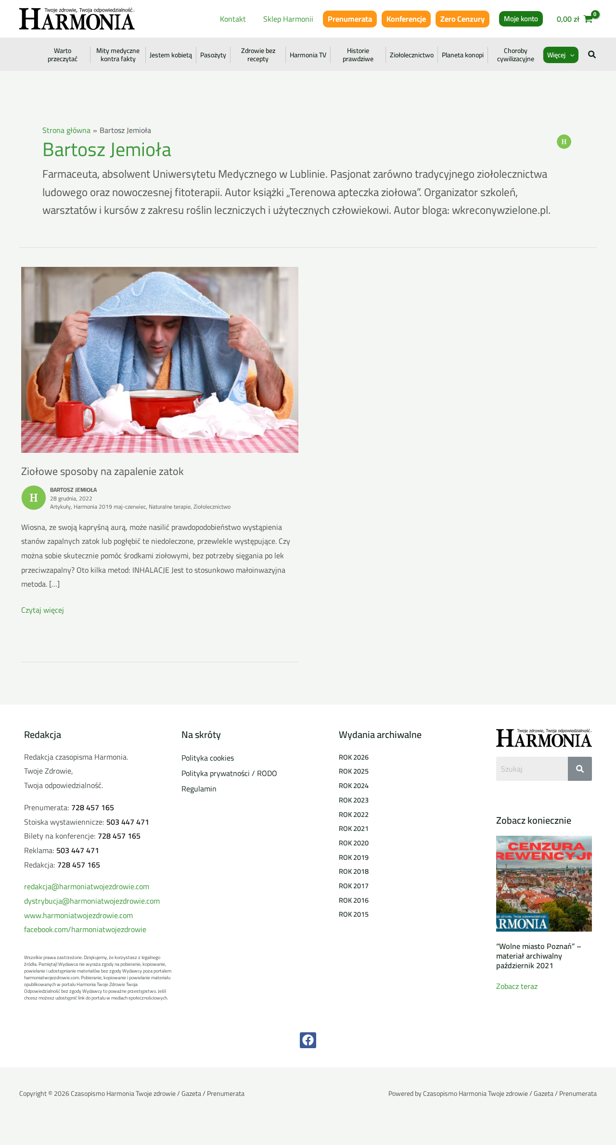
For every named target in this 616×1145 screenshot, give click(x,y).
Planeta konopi (463, 55)
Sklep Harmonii (288, 19)
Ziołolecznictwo (412, 55)
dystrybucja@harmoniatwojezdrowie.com (92, 901)
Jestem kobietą (171, 55)
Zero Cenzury (462, 19)
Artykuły (60, 506)
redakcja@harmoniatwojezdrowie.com (86, 886)
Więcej (556, 55)
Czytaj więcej (42, 610)
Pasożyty (213, 55)
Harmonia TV (308, 55)
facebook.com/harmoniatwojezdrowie (85, 929)
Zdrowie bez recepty (258, 55)
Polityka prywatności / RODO (229, 773)
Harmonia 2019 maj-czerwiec (110, 506)
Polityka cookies (207, 757)
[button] (521, 18)
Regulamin (199, 788)
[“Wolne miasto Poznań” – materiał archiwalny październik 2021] (544, 883)
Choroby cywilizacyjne (515, 55)
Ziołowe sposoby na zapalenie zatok (102, 471)
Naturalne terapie (170, 506)
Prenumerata (350, 19)
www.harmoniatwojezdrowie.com (78, 915)
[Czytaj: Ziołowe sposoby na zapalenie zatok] (159, 359)
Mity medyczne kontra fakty (118, 55)
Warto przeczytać (62, 55)
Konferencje (406, 19)
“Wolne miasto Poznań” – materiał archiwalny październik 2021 (538, 956)
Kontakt (233, 19)
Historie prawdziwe (358, 55)
